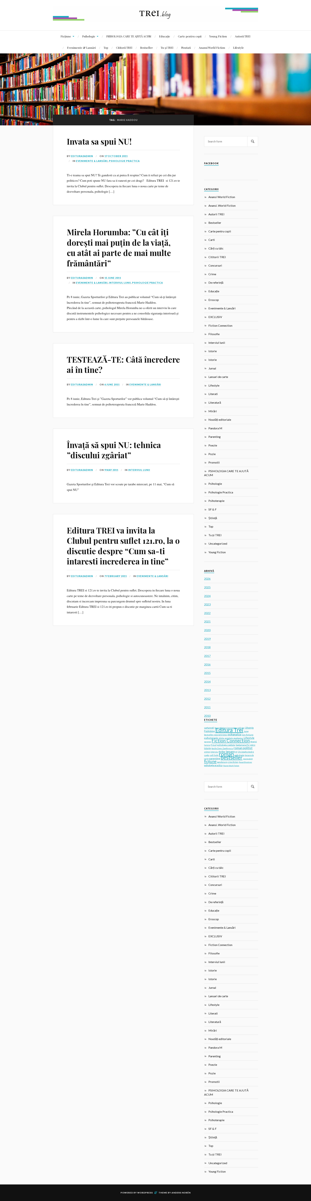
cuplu (206, 755)
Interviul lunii (120, 282)
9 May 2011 (111, 470)
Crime (212, 274)
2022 (207, 613)
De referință (215, 282)
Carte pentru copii (189, 36)
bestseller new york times (215, 735)
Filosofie (214, 334)
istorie (207, 748)
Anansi (253, 741)
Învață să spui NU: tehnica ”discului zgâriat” (114, 449)
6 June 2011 (112, 384)
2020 (207, 630)
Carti (211, 239)
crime (207, 751)
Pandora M (215, 428)
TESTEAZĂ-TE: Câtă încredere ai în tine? (123, 364)
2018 (207, 647)
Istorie (212, 351)
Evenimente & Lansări (81, 47)
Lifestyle (238, 47)
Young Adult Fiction (231, 765)
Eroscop (213, 299)
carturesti (209, 727)
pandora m (222, 762)
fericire (207, 745)
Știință (212, 518)
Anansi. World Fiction (222, 205)
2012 (207, 698)
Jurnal (212, 368)
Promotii (214, 462)
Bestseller (146, 47)
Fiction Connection (220, 325)
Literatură (214, 402)
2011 (207, 707)
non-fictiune (247, 735)
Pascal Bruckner (245, 762)
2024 (207, 596)
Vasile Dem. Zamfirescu (222, 748)
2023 (207, 604)
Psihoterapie (216, 500)
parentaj (207, 742)
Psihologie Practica (124, 161)
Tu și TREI (167, 47)
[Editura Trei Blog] (155, 19)
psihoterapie (211, 737)
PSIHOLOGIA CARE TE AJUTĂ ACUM (128, 36)
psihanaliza (234, 734)
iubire (252, 745)
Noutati (186, 47)
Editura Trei (229, 730)
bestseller (231, 757)
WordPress (145, 1192)
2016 (207, 664)
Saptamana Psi (242, 745)
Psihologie (88, 36)
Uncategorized (217, 543)
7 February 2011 (115, 576)
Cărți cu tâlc (216, 248)
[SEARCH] (252, 141)
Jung (246, 731)
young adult (248, 759)
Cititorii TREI (124, 47)
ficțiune (210, 761)
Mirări (212, 411)
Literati (213, 394)
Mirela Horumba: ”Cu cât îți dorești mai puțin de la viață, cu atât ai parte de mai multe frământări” (119, 247)
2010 (207, 715)
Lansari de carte (218, 376)
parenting (214, 758)
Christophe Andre (246, 752)
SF (236, 752)
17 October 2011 (116, 156)
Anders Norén (181, 1192)
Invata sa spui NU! (99, 141)
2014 (207, 681)
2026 (207, 578)
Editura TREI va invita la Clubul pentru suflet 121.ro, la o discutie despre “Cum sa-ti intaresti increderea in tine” (123, 545)
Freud (214, 745)
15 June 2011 (112, 277)
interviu (214, 752)
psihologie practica (213, 765)
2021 (207, 621)
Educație (164, 36)
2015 (207, 673)
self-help (214, 755)
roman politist (243, 748)
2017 (207, 655)
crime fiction (232, 762)
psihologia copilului (226, 745)
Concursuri (215, 265)
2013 (207, 690)
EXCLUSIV (215, 317)
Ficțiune (66, 36)
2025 (207, 587)
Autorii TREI (242, 36)
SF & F (212, 509)
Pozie (212, 454)
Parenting (214, 436)
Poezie (212, 445)
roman (226, 754)
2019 (207, 638)
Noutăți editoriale (219, 419)
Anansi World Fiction (212, 47)
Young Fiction (218, 36)
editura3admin (82, 156)
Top (106, 47)
